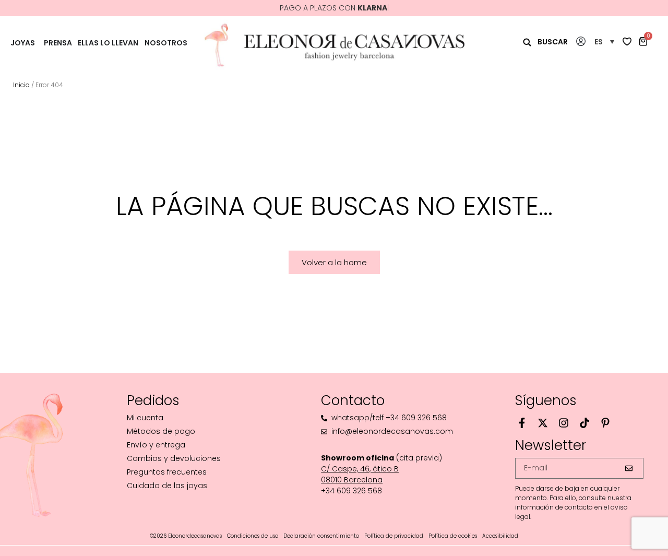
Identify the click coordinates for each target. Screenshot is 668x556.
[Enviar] (629, 468)
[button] (604, 41)
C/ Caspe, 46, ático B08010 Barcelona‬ (360, 474)
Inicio (21, 84)
